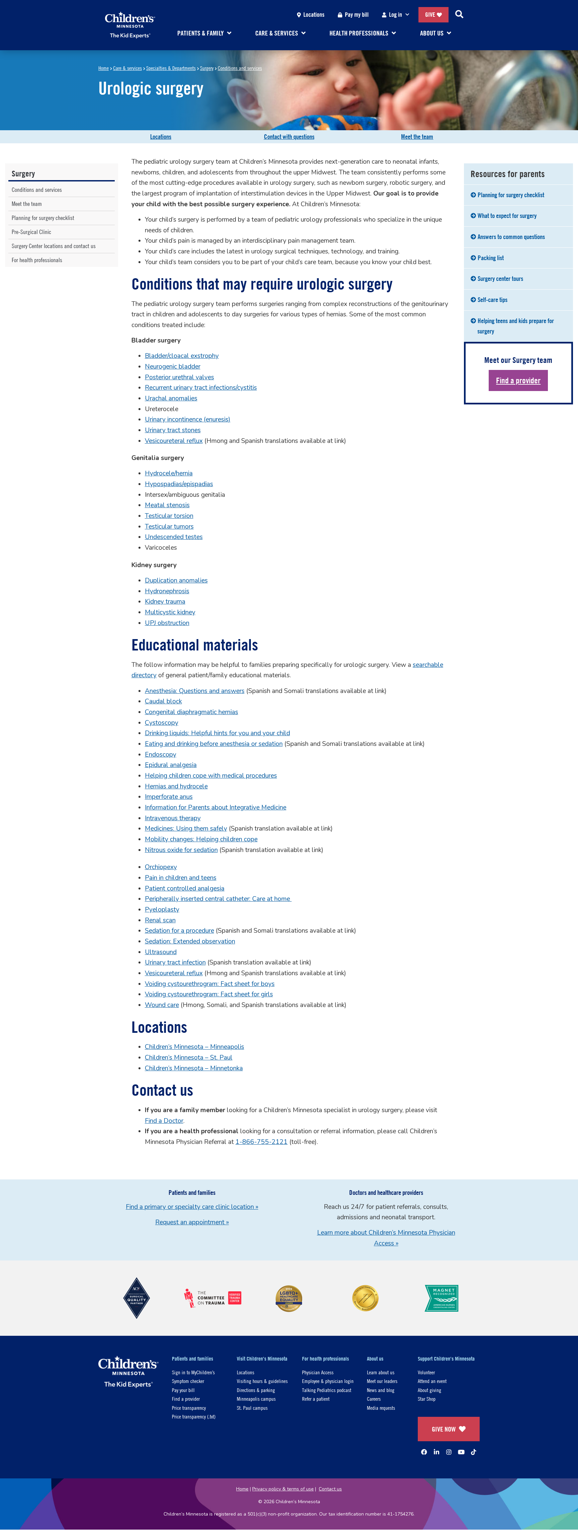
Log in (395, 14)
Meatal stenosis (167, 505)
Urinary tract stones (173, 430)
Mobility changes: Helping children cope (201, 839)
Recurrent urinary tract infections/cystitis (201, 387)
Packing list (491, 258)
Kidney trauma (165, 601)
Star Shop (427, 1398)
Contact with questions (289, 137)
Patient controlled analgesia (184, 888)
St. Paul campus (252, 1407)
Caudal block (163, 701)
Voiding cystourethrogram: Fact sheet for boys (210, 984)
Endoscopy (160, 754)
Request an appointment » (192, 1222)
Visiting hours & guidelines (262, 1381)
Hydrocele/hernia (169, 473)
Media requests (381, 1407)
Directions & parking (256, 1390)
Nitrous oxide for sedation (181, 850)
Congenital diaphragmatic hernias (191, 712)
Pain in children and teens (180, 877)
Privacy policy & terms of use (283, 1489)
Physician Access (317, 1372)
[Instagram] (449, 1452)
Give (430, 14)
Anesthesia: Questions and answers (195, 691)
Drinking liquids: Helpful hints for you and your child (217, 733)
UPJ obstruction (167, 623)
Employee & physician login (328, 1381)
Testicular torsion (169, 516)
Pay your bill (183, 1390)
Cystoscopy (161, 722)
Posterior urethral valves (179, 377)
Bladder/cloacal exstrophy (182, 356)
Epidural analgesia (171, 765)
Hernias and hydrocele (176, 786)
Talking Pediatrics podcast (326, 1390)
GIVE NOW (444, 1429)
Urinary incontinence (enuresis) (187, 419)
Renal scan (160, 920)
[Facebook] (424, 1452)
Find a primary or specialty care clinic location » (192, 1207)
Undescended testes (174, 537)
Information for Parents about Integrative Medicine (215, 807)
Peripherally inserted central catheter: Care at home (218, 899)
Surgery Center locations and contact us (54, 245)
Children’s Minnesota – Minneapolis (194, 1047)
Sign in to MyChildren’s (193, 1372)
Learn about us (380, 1372)
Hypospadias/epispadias (179, 484)
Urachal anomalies (171, 398)
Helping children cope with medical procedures (211, 775)
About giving (429, 1390)
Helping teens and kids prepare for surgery (515, 326)
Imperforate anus (169, 796)
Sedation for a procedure (179, 930)
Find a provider (518, 380)
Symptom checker (188, 1381)
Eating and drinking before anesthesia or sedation (214, 744)
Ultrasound (161, 952)
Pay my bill (357, 14)
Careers (374, 1398)
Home (103, 68)
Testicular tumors (169, 526)
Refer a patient (315, 1398)
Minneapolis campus (256, 1398)
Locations (313, 14)
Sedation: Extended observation (190, 941)
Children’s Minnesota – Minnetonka (194, 1068)
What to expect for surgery (507, 216)
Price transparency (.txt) (193, 1416)
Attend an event (432, 1381)
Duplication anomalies (176, 580)
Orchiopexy (161, 867)
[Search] (459, 14)
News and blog (380, 1390)
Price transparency (189, 1407)
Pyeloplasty (162, 909)
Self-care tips (492, 300)
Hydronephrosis (167, 591)
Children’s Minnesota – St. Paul (188, 1057)
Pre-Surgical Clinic (31, 231)
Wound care (162, 1005)
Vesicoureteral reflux (174, 441)
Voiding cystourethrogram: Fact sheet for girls (209, 994)
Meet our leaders (382, 1381)
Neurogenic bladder (172, 366)
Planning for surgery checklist (43, 217)
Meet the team (417, 137)
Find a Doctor (164, 1120)
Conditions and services (240, 68)
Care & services (127, 68)
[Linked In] (437, 1452)
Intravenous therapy (173, 818)
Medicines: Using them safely (186, 828)
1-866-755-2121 (261, 1142)
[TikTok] (474, 1452)
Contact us (330, 1489)
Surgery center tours (500, 279)
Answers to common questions (511, 237)
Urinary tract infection (175, 962)
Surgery (206, 68)
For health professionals (37, 259)
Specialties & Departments (171, 68)
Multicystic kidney (170, 612)
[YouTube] (461, 1452)
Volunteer (426, 1372)
